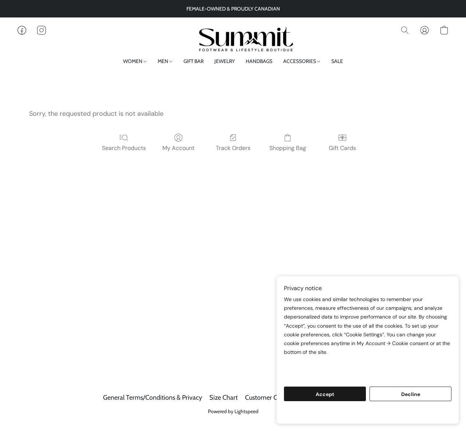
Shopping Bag (287, 148)
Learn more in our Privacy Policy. (327, 366)
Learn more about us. (312, 375)
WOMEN (133, 61)
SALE (337, 61)
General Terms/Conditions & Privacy (152, 398)
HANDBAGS (259, 61)
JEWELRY (224, 61)
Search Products (124, 148)
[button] (233, 37)
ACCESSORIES (300, 61)
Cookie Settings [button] (367, 412)
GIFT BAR (193, 61)
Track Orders (233, 148)
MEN (163, 61)
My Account (178, 148)
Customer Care (265, 398)
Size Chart (223, 398)
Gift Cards (342, 148)
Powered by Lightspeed (233, 411)
